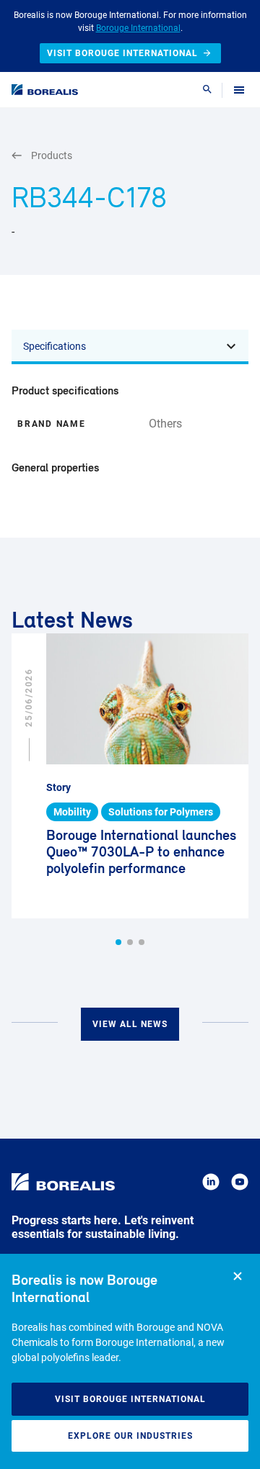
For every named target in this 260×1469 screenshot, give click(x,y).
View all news (130, 1024)
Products (51, 155)
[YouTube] (239, 1184)
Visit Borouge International (130, 1399)
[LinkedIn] (211, 1184)
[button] (118, 942)
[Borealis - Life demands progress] (45, 89)
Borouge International (138, 28)
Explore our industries (130, 1436)
